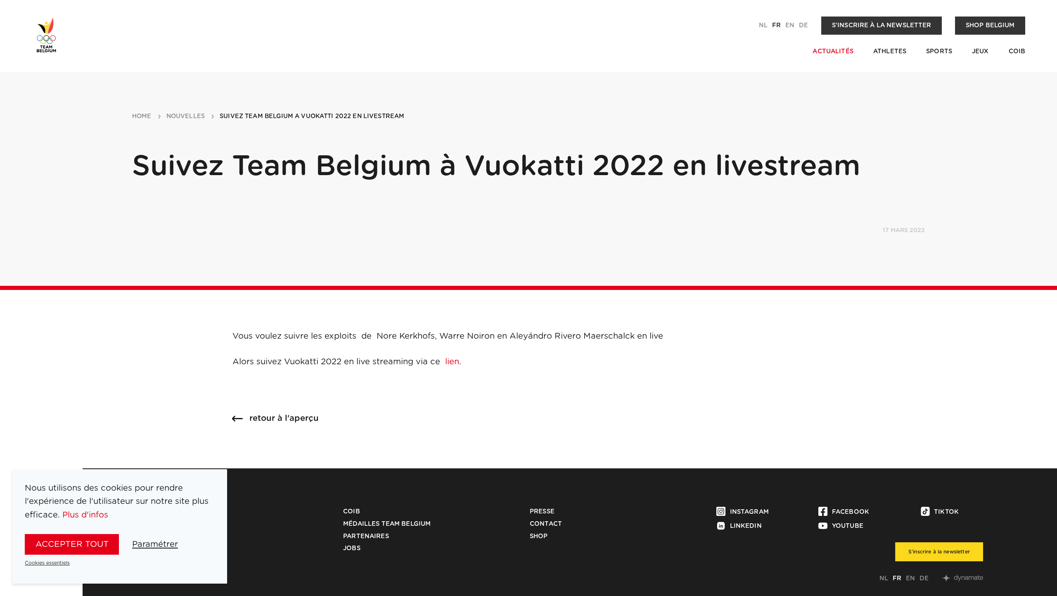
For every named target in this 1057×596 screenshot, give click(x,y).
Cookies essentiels (47, 562)
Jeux (980, 51)
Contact (546, 524)
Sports (939, 51)
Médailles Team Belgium (387, 524)
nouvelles (185, 116)
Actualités (833, 51)
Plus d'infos (85, 515)
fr (776, 25)
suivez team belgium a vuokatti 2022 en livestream (312, 116)
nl (763, 25)
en (789, 25)
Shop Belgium (990, 25)
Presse (542, 511)
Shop (539, 536)
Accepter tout (72, 544)
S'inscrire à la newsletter (881, 25)
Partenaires (366, 536)
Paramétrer (155, 544)
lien (452, 362)
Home (142, 116)
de (803, 25)
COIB (1017, 51)
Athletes (889, 51)
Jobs (351, 548)
